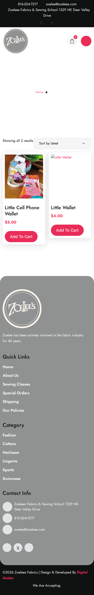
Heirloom (11, 452)
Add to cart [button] (21, 236)
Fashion (9, 435)
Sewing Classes (16, 384)
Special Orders (16, 393)
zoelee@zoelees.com (61, 4)
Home (39, 92)
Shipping (11, 401)
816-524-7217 (27, 4)
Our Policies (13, 410)
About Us (11, 375)
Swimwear (12, 478)
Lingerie (10, 461)
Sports (8, 470)
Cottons (9, 444)
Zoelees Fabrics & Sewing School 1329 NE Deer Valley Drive (46, 506)
